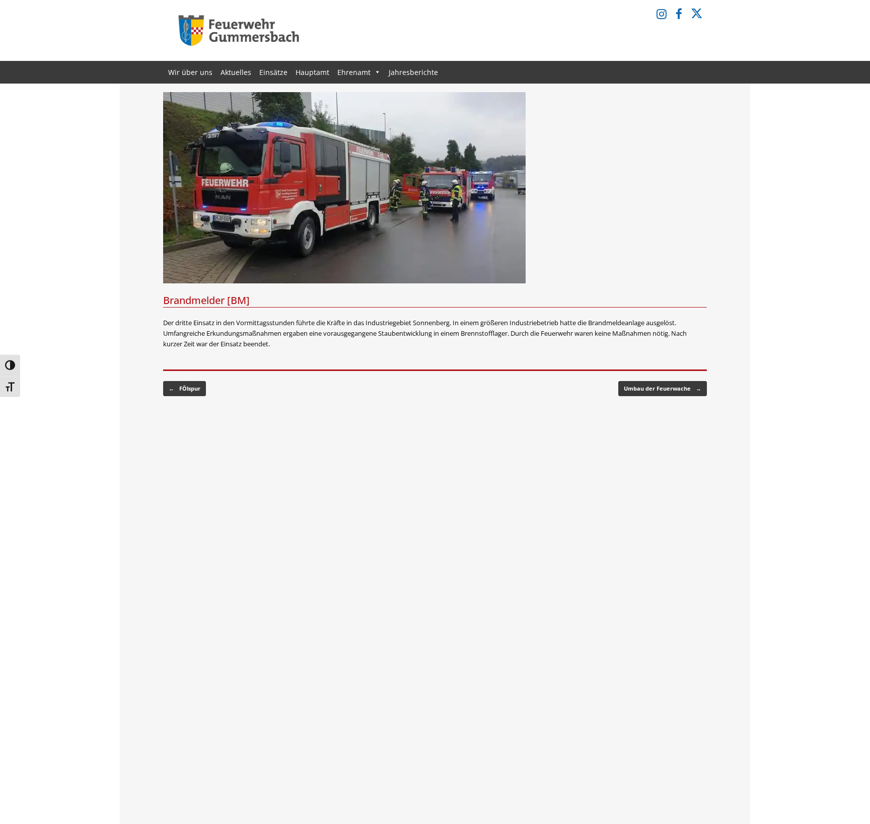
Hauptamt (312, 72)
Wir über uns (190, 72)
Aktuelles (236, 72)
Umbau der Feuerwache (662, 388)
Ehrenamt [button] (354, 72)
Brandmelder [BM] (206, 300)
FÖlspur (184, 388)
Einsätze (273, 72)
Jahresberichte (413, 72)
